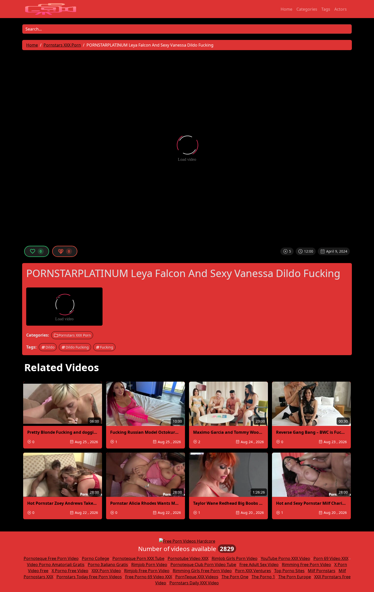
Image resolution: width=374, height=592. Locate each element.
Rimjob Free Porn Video (146, 570)
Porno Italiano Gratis (108, 564)
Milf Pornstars (321, 570)
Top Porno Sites (289, 570)
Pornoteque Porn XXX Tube (138, 558)
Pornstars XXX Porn (75, 335)
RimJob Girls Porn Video (234, 558)
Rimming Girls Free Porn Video (202, 570)
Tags (325, 9)
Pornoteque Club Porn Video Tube (203, 564)
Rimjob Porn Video (149, 564)
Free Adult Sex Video (259, 564)
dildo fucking (77, 347)
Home (286, 9)
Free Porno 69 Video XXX (148, 577)
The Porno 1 (263, 577)
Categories (306, 9)
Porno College (95, 558)
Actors (340, 9)
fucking (106, 347)
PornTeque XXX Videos (196, 577)
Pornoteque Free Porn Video (51, 558)
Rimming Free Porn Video (306, 564)
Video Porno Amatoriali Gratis (55, 564)
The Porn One (235, 577)
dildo (50, 347)
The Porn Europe (294, 577)
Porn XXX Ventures (253, 570)
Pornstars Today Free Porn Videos (89, 577)
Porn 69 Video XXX (330, 558)
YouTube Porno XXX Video (285, 558)
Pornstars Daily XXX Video (194, 583)
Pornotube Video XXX (188, 558)
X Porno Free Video (70, 570)
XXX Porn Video (106, 570)
